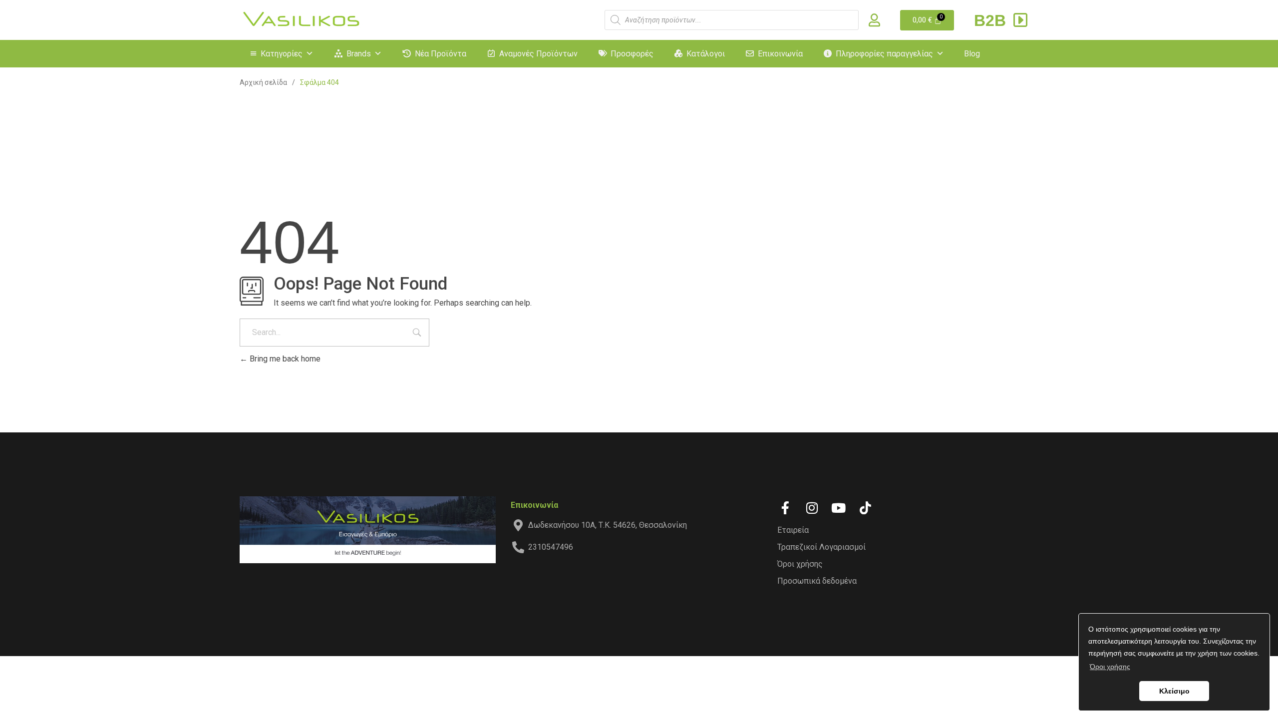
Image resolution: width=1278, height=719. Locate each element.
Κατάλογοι (705, 53)
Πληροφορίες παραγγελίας (884, 53)
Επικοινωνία (780, 53)
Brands (358, 53)
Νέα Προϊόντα (440, 53)
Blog (972, 53)
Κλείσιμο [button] (1174, 691)
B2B (992, 20)
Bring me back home (284, 358)
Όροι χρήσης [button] (1110, 667)
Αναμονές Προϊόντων (538, 53)
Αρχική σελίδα (263, 82)
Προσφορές (632, 53)
